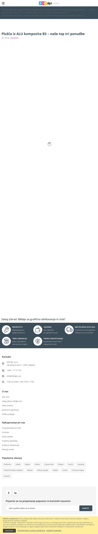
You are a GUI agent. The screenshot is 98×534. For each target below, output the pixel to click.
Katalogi (81, 464)
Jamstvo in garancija (10, 410)
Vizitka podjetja (8, 414)
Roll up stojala (42, 470)
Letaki (18, 464)
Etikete (30, 470)
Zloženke (7, 464)
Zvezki (70, 464)
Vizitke (37, 464)
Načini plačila (7, 436)
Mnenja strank (8, 449)
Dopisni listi (49, 464)
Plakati (60, 464)
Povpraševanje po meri (11, 428)
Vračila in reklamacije (10, 445)
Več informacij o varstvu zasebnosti (31, 531)
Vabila (55, 470)
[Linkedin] (15, 493)
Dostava (5, 432)
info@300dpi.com (14, 376)
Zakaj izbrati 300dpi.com (12, 401)
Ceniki (64, 470)
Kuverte (7, 476)
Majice (27, 464)
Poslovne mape (78, 470)
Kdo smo (5, 397)
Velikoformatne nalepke (13, 470)
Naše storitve (7, 405)
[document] (49, 525)
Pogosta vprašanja (9, 441)
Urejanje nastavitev (54, 531)
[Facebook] (8, 493)
